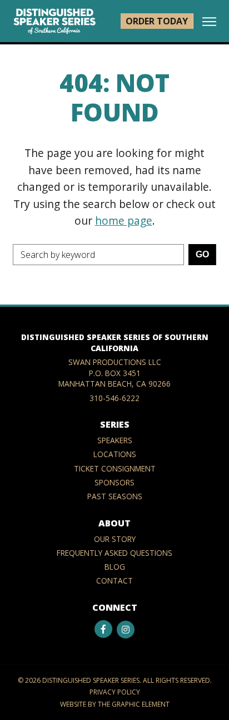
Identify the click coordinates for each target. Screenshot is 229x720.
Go (202, 254)
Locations (114, 454)
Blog (114, 566)
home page (123, 220)
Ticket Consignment (115, 468)
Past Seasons (114, 496)
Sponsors (114, 482)
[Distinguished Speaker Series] (54, 21)
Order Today (157, 21)
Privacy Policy (114, 692)
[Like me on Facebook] (103, 629)
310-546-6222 (114, 398)
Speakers (114, 440)
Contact (114, 581)
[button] (209, 22)
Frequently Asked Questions (114, 552)
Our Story (115, 539)
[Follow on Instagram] (126, 629)
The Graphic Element (134, 704)
